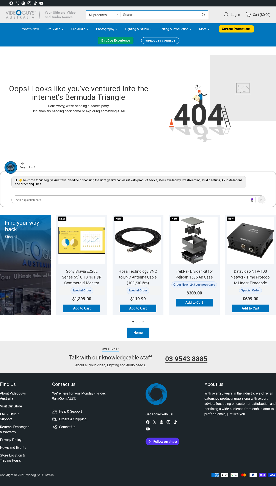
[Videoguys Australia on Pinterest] (23, 4)
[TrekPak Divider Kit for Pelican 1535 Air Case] (194, 240)
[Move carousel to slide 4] (143, 321)
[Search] (203, 14)
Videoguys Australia (40, 475)
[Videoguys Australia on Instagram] (29, 4)
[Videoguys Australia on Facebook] (11, 4)
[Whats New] (9, 305)
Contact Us (67, 427)
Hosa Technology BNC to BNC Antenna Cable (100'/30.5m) (138, 277)
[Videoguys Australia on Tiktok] (35, 4)
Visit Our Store (11, 406)
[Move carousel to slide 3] (139, 321)
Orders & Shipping (72, 419)
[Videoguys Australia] (42, 15)
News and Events (13, 448)
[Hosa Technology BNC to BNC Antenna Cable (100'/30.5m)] (138, 240)
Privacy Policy (11, 440)
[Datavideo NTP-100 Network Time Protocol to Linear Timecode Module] (250, 240)
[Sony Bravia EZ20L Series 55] (81, 240)
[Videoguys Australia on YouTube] (41, 4)
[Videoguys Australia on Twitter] (17, 4)
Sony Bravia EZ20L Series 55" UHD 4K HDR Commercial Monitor (82, 277)
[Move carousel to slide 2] (136, 321)
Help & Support (70, 411)
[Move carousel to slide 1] (133, 321)
